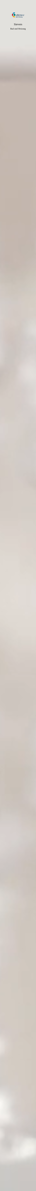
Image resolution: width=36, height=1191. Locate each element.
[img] (18, 595)
